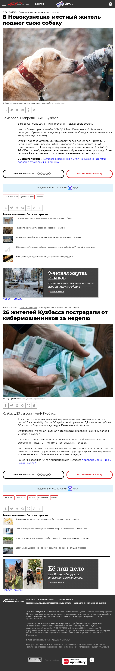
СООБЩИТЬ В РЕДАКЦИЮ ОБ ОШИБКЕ (90, 603)
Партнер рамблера (52, 660)
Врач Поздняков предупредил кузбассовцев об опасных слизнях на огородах (52, 538)
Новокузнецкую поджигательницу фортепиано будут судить (44, 256)
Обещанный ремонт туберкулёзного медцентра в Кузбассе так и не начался (51, 529)
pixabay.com (60, 103)
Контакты (30, 600)
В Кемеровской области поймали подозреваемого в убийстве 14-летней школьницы (55, 247)
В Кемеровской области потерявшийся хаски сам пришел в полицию (48, 237)
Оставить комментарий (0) (89, 174)
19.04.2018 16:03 (9, 12)
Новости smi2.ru (13, 298)
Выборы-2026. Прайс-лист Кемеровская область (48, 603)
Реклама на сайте (46, 600)
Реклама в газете (65, 600)
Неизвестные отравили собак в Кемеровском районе (40, 228)
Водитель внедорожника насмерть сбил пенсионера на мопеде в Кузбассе (51, 548)
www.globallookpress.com (32, 398)
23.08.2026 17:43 (10, 308)
